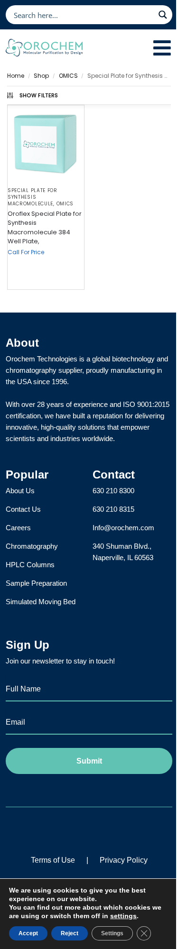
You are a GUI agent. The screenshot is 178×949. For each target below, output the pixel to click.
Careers (18, 528)
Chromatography (32, 546)
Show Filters (38, 95)
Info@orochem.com (123, 528)
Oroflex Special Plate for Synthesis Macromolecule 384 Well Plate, (45, 227)
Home (15, 76)
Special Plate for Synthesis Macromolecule (32, 197)
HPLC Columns (30, 565)
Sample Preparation (36, 583)
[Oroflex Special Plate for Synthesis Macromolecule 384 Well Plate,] (46, 143)
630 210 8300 (113, 491)
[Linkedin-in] (89, 829)
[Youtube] (116, 829)
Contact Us (23, 509)
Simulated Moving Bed (40, 602)
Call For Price (26, 252)
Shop (41, 76)
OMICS (68, 76)
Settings (112, 933)
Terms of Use (53, 860)
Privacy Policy (124, 860)
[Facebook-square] (62, 829)
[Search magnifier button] (162, 14)
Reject (69, 933)
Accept (28, 933)
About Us (20, 491)
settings (123, 916)
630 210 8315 (113, 509)
